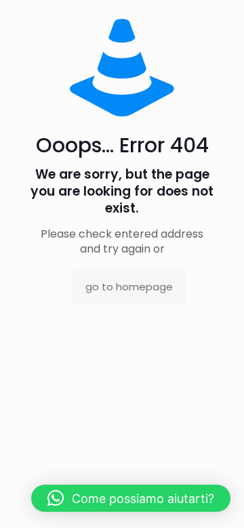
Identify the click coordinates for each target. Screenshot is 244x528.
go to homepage (129, 287)
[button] (130, 498)
